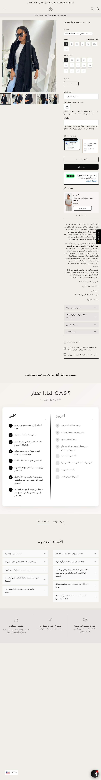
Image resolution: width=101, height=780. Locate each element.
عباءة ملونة (6, 698)
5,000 (46, 374)
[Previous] (6, 56)
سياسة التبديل (71, 332)
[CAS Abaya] (50, 9)
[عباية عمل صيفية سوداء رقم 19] (5, 99)
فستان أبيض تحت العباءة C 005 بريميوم (83, 199)
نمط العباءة (67, 92)
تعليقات (66, 118)
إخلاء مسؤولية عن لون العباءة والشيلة (76, 316)
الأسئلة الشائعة (58, 694)
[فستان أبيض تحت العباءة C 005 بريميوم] (68, 202)
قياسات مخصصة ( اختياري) (73, 102)
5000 (49, 15)
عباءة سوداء (6, 694)
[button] (92, 9)
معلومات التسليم (72, 325)
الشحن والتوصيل (59, 698)
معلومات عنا (57, 705)
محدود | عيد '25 (8, 705)
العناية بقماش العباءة (73, 308)
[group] (50, 2)
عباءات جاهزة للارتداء (10, 701)
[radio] (66, 44)
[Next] (52, 56)
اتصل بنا (56, 709)
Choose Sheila (70, 136)
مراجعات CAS (7, 709)
